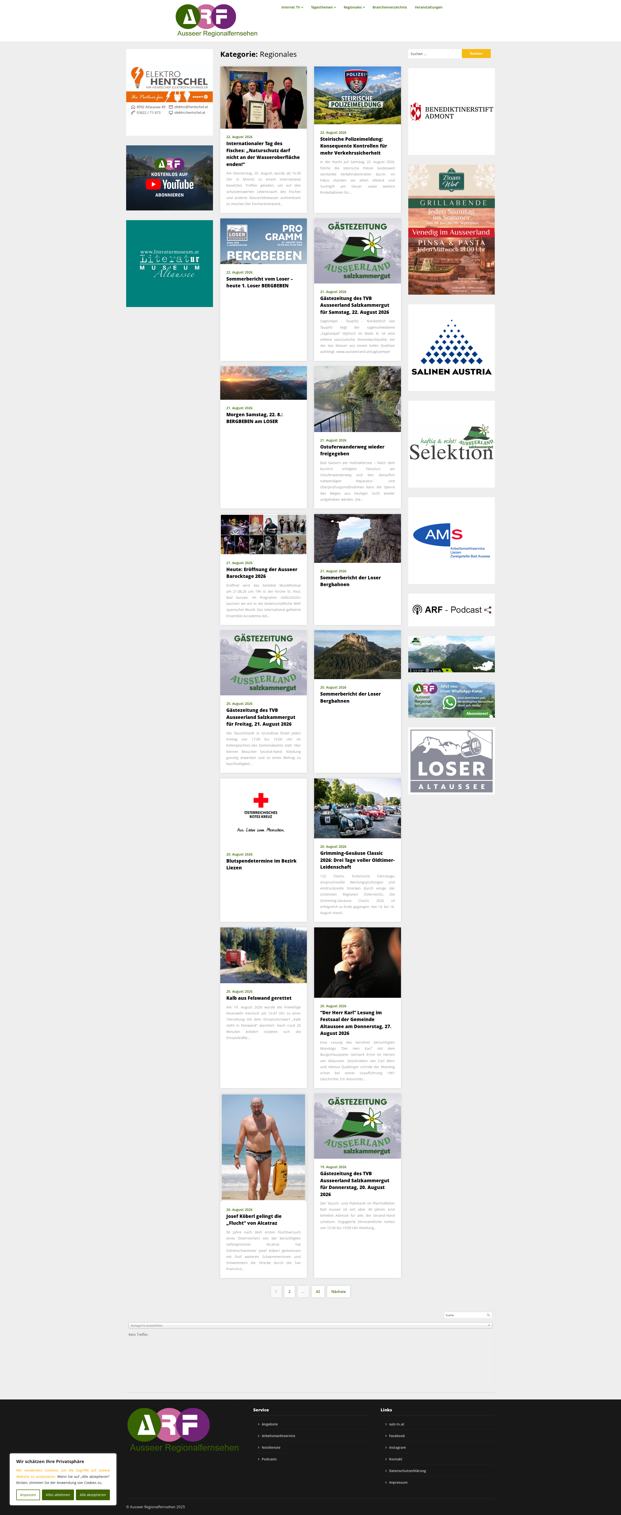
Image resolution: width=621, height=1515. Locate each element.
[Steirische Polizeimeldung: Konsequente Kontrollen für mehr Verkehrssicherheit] (357, 94)
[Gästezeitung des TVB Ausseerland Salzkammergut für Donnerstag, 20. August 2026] (357, 1125)
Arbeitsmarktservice (278, 1435)
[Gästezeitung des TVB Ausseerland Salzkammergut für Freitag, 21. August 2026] (263, 662)
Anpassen (28, 1494)
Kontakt (395, 1459)
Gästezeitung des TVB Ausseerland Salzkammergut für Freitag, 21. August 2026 (260, 717)
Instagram (397, 1447)
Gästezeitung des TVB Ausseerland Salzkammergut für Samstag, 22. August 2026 (354, 305)
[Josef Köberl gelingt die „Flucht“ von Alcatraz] (263, 1147)
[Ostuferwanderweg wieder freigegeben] (357, 398)
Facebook (397, 1435)
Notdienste (271, 1447)
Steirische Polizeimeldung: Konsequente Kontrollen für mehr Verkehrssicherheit (353, 146)
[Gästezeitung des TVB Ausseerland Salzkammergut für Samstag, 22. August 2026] (357, 250)
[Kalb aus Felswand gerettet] (263, 954)
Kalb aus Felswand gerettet (259, 998)
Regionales (353, 7)
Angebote (270, 1424)
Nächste (338, 1291)
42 (318, 1291)
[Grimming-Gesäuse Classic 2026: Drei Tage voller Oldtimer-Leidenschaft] (357, 807)
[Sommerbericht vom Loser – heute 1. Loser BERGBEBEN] (263, 240)
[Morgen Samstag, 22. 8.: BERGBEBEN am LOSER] (263, 382)
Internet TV (290, 7)
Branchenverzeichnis (390, 7)
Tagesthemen (322, 7)
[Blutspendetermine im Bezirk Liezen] (263, 811)
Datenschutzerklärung (407, 1470)
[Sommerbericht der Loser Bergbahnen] (357, 537)
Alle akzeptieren (93, 1494)
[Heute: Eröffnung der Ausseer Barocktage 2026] (263, 533)
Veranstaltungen (428, 7)
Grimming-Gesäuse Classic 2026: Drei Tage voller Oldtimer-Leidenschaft (357, 860)
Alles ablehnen (58, 1494)
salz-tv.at (396, 1424)
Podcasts (269, 1459)
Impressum (398, 1482)
